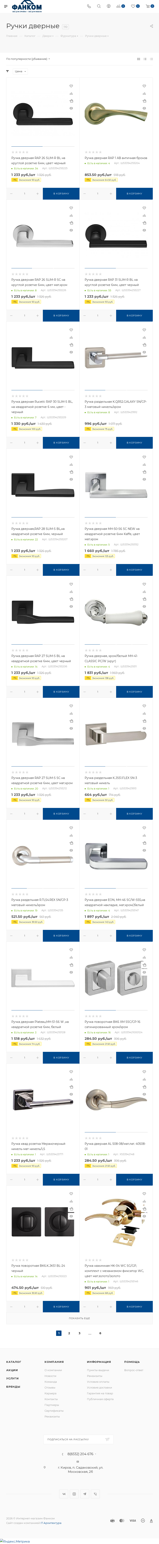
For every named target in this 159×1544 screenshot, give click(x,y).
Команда (51, 1381)
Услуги (12, 1378)
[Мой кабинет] (109, 6)
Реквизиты (52, 1416)
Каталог (13, 1361)
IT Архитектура (51, 1523)
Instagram (74, 1494)
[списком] (145, 58)
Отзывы (50, 1387)
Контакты (51, 1399)
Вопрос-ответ (133, 1370)
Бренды (13, 1386)
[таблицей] (151, 58)
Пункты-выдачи (98, 1370)
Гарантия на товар (100, 1393)
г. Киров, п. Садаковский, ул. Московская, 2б (80, 1470)
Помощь (132, 1361)
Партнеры (52, 1405)
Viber (95, 1494)
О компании (53, 1370)
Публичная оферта (100, 1399)
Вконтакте (63, 1494)
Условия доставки (99, 1387)
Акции (12, 1370)
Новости (50, 1376)
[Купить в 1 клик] (71, 101)
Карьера (51, 1393)
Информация (99, 1361)
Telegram (84, 1494)
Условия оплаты (98, 1381)
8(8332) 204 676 (80, 1454)
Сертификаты (54, 1410)
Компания (54, 1361)
